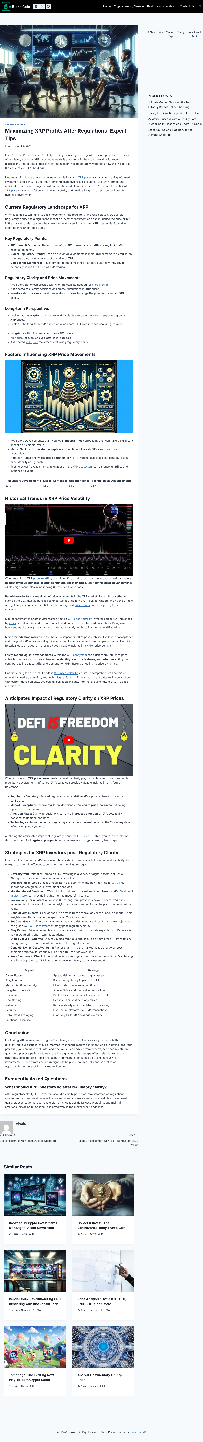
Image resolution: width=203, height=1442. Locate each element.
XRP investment (40, 926)
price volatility (42, 578)
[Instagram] (48, 6)
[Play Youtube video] (69, 540)
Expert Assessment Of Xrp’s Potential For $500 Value (108, 1140)
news (12, 623)
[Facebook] (36, 6)
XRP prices (85, 177)
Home (107, 6)
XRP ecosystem (83, 466)
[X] (42, 6)
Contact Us (187, 6)
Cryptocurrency (15, 124)
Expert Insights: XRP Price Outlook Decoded (28, 1138)
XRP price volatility (79, 618)
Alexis (11, 146)
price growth (100, 284)
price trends (82, 605)
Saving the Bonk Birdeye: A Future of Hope (175, 113)
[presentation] (35, 1195)
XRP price (11, 190)
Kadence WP (138, 1432)
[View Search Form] (200, 6)
